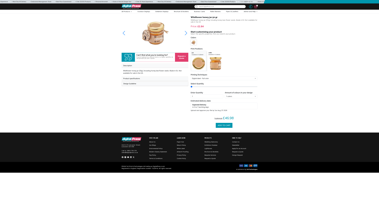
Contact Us (235, 142)
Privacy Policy (181, 155)
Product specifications (131, 78)
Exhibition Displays (211, 145)
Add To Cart (224, 125)
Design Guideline (129, 84)
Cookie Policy (181, 158)
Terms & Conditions (155, 158)
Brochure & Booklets (211, 152)
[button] (127, 11)
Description (127, 65)
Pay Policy (152, 155)
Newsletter (235, 145)
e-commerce (240, 169)
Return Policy (181, 145)
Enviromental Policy (155, 148)
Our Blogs (152, 145)
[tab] (155, 65)
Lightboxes (208, 148)
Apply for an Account (239, 148)
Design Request (237, 155)
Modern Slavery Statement (158, 152)
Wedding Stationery (211, 142)
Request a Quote (182, 57)
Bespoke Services (210, 155)
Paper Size (180, 142)
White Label (181, 148)
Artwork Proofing (183, 152)
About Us (152, 142)
